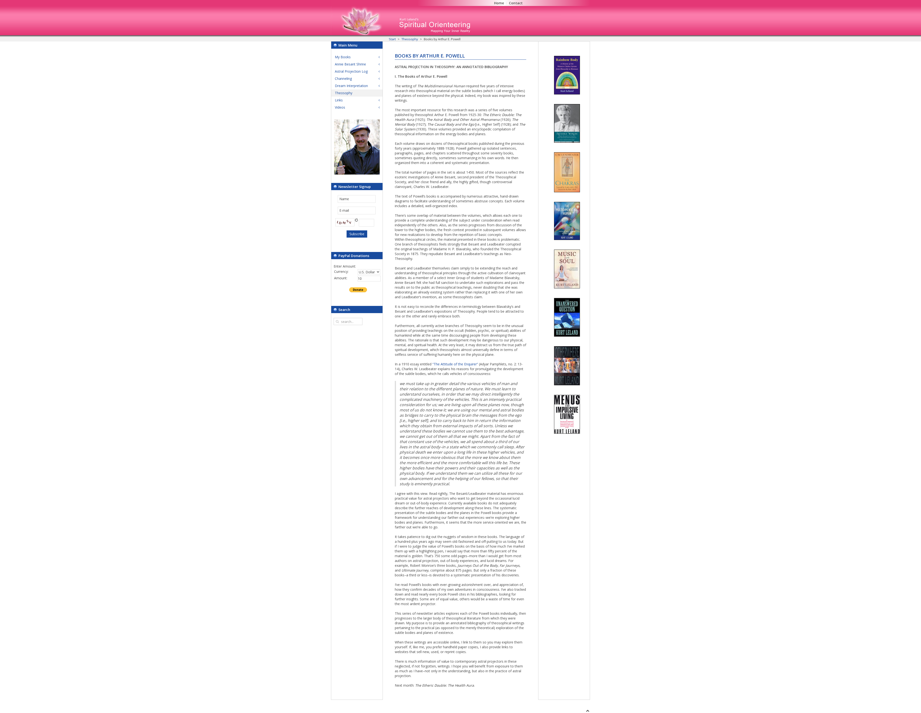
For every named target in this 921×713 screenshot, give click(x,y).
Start (392, 39)
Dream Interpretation (351, 85)
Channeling (343, 78)
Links (339, 100)
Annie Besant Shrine (350, 64)
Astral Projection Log (351, 71)
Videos (340, 107)
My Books (343, 57)
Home (499, 3)
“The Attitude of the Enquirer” (455, 364)
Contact (516, 3)
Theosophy (409, 39)
